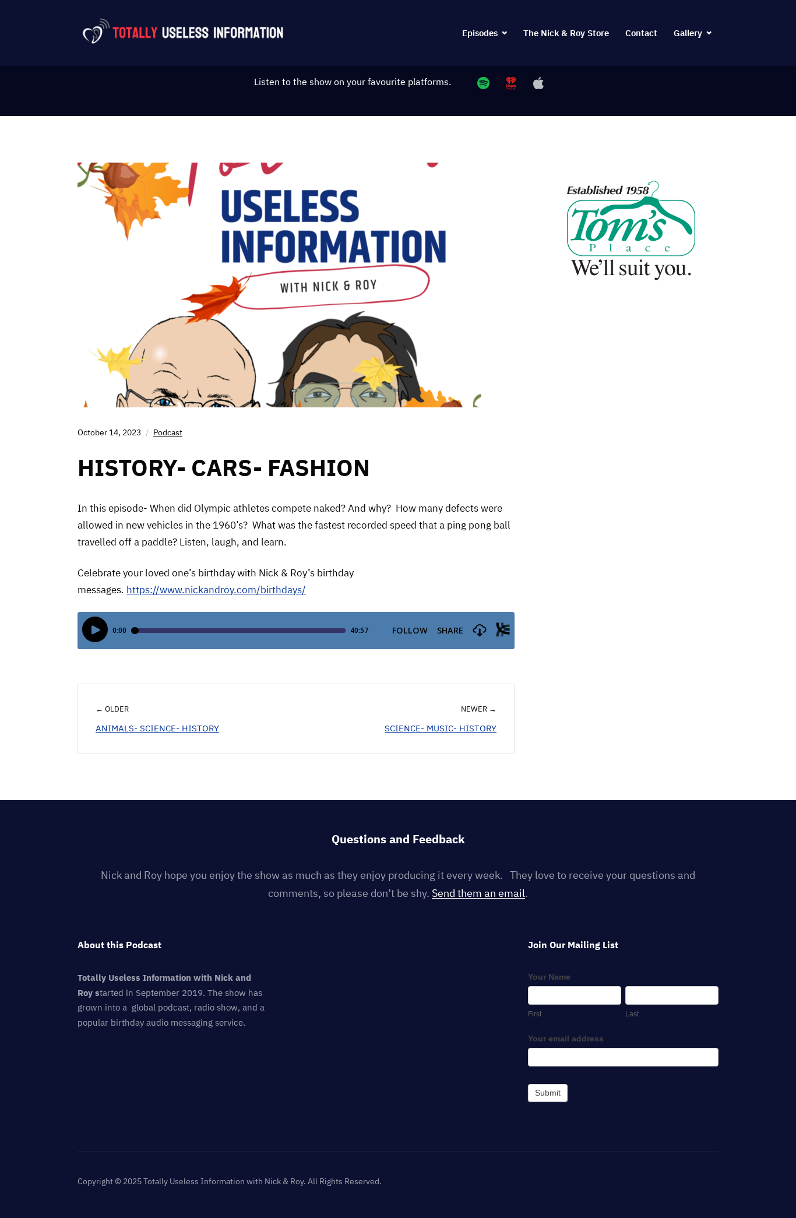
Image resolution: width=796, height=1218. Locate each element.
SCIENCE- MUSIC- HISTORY (440, 728)
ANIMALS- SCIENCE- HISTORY (157, 728)
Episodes (480, 32)
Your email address (566, 1038)
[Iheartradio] (510, 82)
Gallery (688, 32)
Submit (548, 1092)
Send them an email (478, 893)
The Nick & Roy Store (566, 32)
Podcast (167, 432)
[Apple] (538, 82)
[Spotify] (483, 82)
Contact (641, 32)
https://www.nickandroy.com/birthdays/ (216, 589)
